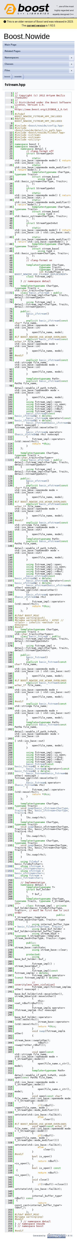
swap (30, 808)
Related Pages (12, 51)
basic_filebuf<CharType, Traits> (40, 926)
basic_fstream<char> (28, 878)
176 (8, 636)
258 (8, 875)
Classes (38, 64)
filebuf (34, 861)
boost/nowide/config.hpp (45, 125)
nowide (18, 77)
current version (36, 25)
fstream (34, 875)
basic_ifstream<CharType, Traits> (43, 811)
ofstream (35, 871)
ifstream (35, 866)
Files (38, 70)
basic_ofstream (39, 460)
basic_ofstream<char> (29, 873)
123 (8, 460)
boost (7, 77)
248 (8, 866)
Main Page (10, 44)
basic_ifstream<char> (29, 868)
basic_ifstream (39, 292)
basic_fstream (38, 636)
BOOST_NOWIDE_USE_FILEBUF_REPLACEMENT (40, 274)
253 (8, 871)
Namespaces (38, 57)
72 (8, 292)
